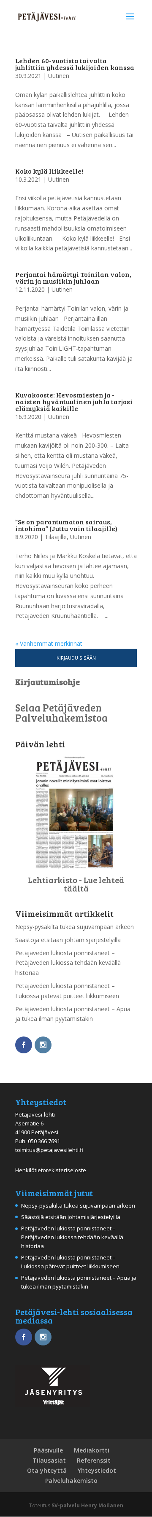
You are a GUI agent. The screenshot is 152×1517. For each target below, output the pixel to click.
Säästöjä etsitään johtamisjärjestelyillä (68, 940)
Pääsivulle (48, 1450)
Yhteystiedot (97, 1470)
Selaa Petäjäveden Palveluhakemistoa (61, 713)
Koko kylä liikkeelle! (49, 170)
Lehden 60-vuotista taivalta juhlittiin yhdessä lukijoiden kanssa (74, 64)
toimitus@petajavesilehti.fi (49, 1150)
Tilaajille (56, 537)
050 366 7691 (44, 1141)
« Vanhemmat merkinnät (48, 643)
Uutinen (58, 76)
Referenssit (94, 1460)
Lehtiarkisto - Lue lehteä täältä (76, 884)
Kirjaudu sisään (76, 658)
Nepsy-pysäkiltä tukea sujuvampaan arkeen (74, 927)
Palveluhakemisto (71, 1481)
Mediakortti (91, 1450)
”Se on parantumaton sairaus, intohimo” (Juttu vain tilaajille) (66, 525)
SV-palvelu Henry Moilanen (87, 1505)
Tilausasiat (49, 1460)
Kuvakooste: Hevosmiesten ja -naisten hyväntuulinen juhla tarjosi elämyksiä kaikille (74, 401)
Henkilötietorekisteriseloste (50, 1170)
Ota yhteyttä (47, 1470)
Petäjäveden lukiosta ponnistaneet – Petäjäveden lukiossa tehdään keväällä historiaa (68, 963)
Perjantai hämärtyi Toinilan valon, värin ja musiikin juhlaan (73, 277)
